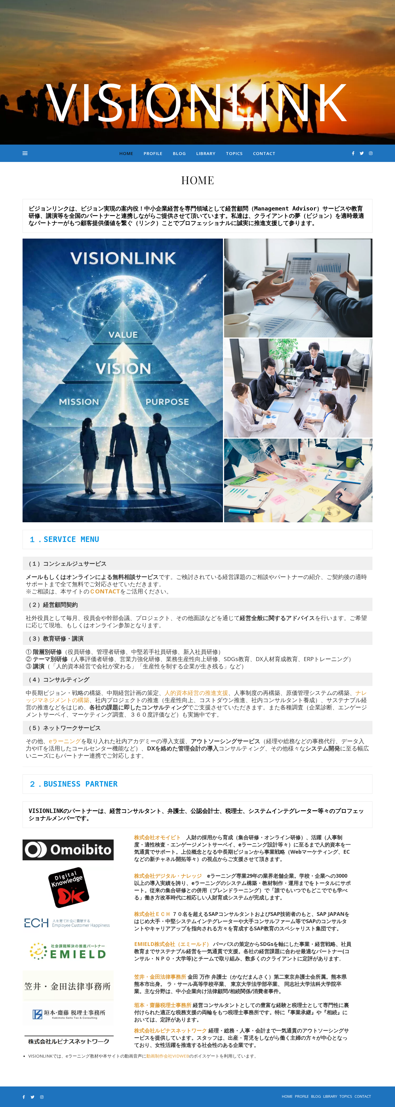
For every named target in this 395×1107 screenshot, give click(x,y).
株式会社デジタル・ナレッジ (168, 875)
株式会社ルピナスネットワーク (170, 1030)
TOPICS (234, 153)
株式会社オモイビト (157, 837)
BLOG (179, 153)
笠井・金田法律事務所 (160, 976)
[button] (123, 380)
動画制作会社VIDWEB (167, 1056)
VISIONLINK (197, 101)
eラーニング (65, 741)
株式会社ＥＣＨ (152, 913)
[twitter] (362, 153)
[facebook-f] (354, 153)
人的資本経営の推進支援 (196, 693)
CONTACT (264, 153)
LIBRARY (205, 153)
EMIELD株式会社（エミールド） (173, 943)
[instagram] (370, 153)
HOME (126, 153)
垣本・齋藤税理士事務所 (162, 1004)
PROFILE (153, 153)
